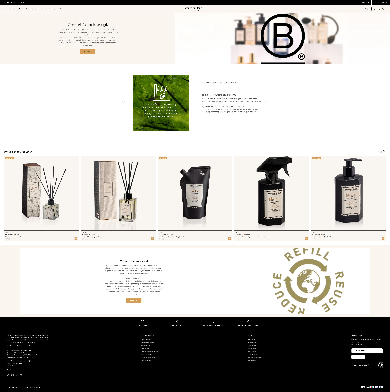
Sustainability (252, 345)
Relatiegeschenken (254, 357)
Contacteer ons (145, 339)
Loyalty (59, 9)
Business (51, 9)
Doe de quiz (366, 9)
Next (266, 102)
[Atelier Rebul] (195, 9)
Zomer (14, 9)
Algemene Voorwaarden (148, 357)
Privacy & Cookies (146, 354)
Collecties (29, 9)
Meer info (88, 51)
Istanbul (21, 9)
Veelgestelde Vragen (147, 342)
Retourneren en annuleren (149, 351)
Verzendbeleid (145, 345)
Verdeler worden (253, 354)
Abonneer (358, 357)
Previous (123, 102)
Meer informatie (41, 9)
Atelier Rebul (34, 387)
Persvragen (252, 351)
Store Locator (384, 2)
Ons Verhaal (252, 342)
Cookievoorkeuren (146, 360)
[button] (384, 151)
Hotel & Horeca (253, 360)
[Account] (379, 9)
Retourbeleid (145, 348)
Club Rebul (251, 339)
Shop (8, 9)
